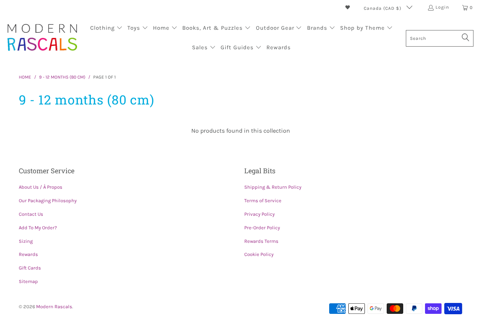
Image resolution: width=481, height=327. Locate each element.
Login (442, 7)
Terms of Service (262, 200)
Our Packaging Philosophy (48, 200)
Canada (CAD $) (383, 8)
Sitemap (28, 281)
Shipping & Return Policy (272, 187)
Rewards (28, 254)
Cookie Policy (259, 254)
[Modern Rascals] (42, 38)
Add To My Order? (38, 227)
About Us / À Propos (40, 187)
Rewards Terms (261, 241)
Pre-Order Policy (262, 227)
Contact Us (31, 214)
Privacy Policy (259, 214)
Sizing (26, 241)
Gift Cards (30, 268)
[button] (106, 28)
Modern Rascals (54, 306)
